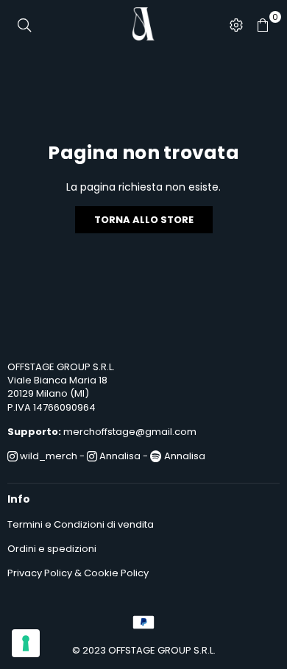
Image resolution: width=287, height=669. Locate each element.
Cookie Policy (116, 573)
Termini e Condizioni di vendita (80, 524)
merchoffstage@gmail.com (129, 432)
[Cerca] (24, 24)
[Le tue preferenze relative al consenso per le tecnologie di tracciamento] (26, 643)
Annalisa (119, 456)
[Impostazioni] (236, 24)
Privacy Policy (39, 573)
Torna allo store (144, 220)
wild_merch (47, 456)
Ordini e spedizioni (51, 549)
